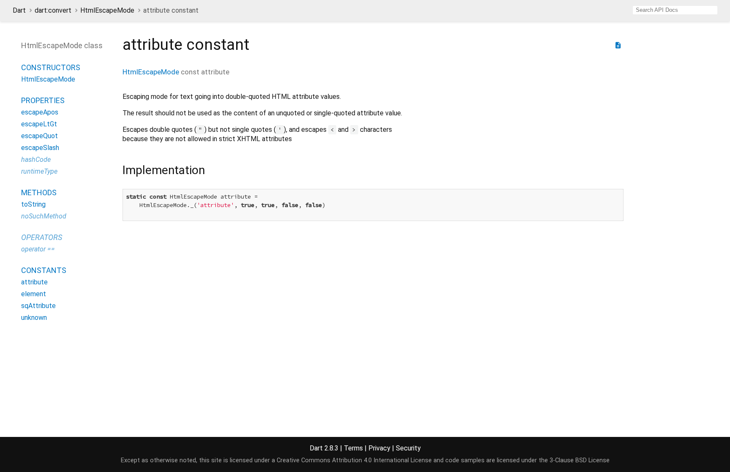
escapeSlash (40, 148)
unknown (34, 318)
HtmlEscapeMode (107, 10)
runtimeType (39, 171)
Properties (43, 100)
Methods (39, 192)
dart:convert (53, 10)
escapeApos (39, 112)
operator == (38, 249)
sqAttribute (38, 306)
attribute (34, 282)
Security (408, 448)
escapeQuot (39, 136)
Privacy (379, 448)
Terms (353, 448)
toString (33, 204)
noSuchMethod (43, 216)
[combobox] (675, 10)
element (33, 294)
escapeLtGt (39, 124)
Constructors (50, 67)
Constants (43, 270)
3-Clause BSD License (580, 460)
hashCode (36, 160)
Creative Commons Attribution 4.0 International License (354, 460)
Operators (41, 237)
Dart (19, 10)
